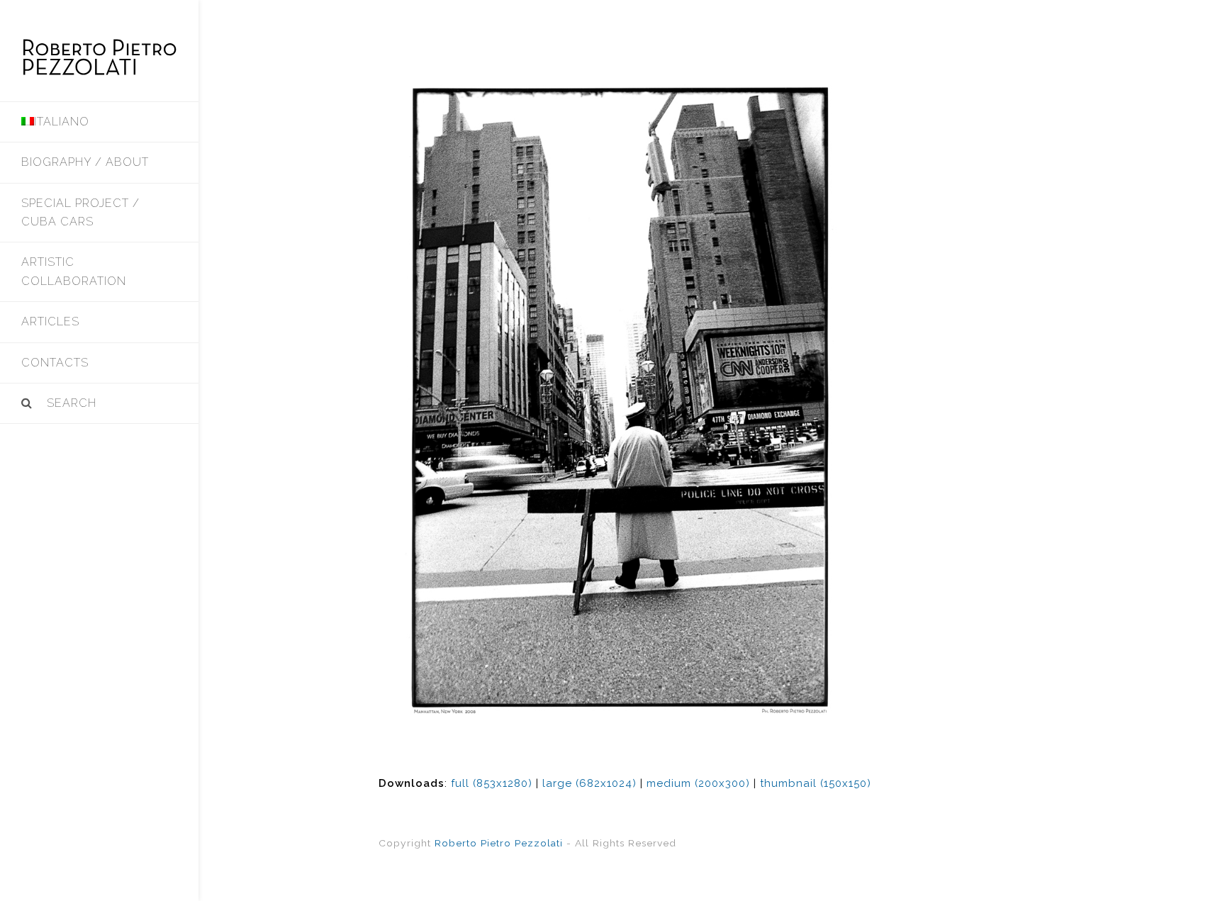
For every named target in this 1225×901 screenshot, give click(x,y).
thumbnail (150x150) (815, 783)
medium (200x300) (698, 783)
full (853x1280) (491, 783)
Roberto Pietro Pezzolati (499, 843)
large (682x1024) (589, 783)
